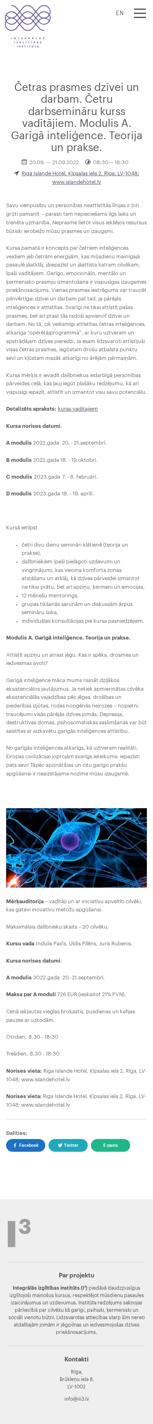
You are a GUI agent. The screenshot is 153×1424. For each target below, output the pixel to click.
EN (120, 13)
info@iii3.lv (76, 1399)
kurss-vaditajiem (78, 409)
